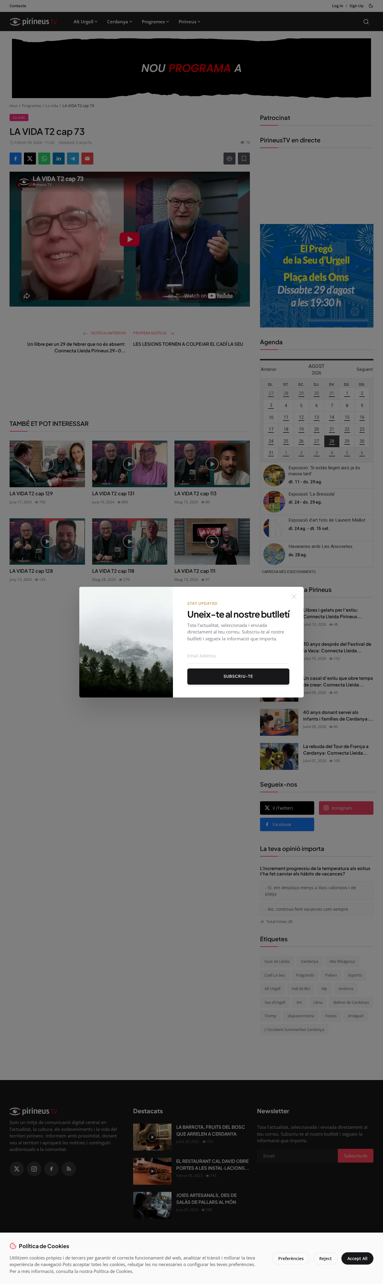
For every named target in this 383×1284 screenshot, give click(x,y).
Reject (325, 1258)
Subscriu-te (238, 676)
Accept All (357, 1258)
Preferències (291, 1258)
